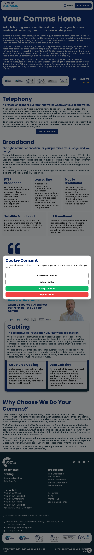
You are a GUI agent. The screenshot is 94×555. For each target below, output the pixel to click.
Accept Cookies (47, 288)
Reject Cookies (47, 294)
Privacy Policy (47, 282)
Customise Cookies (47, 275)
